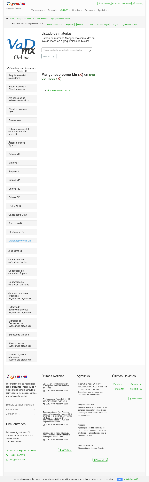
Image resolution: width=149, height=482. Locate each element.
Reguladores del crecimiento (17, 77)
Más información (131, 479)
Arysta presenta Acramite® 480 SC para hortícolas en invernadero (56, 400)
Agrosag (81, 425)
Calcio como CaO (17, 214)
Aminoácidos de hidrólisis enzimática (19, 99)
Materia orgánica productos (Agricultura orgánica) (19, 357)
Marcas (80, 24)
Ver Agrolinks (101, 460)
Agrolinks (102, 10)
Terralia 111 (119, 384)
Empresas (70, 24)
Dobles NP (14, 180)
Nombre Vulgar (103, 24)
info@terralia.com (18, 459)
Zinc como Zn (15, 250)
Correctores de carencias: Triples (17, 272)
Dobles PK (14, 197)
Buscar (46, 56)
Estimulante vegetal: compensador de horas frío (18, 131)
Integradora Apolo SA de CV (89, 383)
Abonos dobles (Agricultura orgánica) (19, 344)
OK (119, 479)
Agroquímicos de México (60, 18)
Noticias (76, 10)
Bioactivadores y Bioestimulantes (17, 88)
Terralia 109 (119, 388)
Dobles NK (14, 154)
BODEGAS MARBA (85, 445)
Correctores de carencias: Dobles (17, 261)
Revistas (89, 10)
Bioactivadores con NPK (18, 110)
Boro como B (15, 223)
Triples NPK (14, 206)
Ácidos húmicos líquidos (16, 144)
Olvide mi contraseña (122, 3)
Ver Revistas (137, 398)
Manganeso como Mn (25, 18)
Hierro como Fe (16, 232)
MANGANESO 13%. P (59, 90)
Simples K (13, 171)
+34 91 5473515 (17, 454)
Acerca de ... (13, 414)
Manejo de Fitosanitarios (20, 404)
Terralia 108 (136, 388)
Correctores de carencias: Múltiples (18, 283)
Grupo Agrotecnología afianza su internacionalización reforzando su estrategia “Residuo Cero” (56, 435)
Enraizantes (14, 120)
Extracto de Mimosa (18, 334)
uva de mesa (42, 18)
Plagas (115, 24)
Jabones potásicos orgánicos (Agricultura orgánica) (19, 295)
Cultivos (90, 24)
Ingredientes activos (130, 24)
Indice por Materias (54, 24)
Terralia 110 (136, 384)
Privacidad (12, 409)
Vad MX (64, 10)
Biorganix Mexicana (86, 404)
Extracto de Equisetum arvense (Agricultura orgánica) (19, 309)
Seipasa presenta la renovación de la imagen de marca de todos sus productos (57, 385)
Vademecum (37, 10)
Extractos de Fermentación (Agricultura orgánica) (19, 323)
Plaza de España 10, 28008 (23, 450)
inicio (12, 18)
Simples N (13, 162)
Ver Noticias (66, 450)
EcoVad (51, 10)
